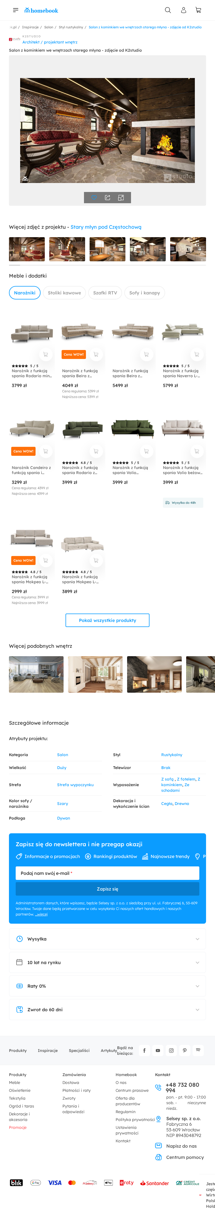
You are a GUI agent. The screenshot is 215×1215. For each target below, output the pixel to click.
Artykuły (109, 1050)
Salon (62, 754)
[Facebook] (144, 1050)
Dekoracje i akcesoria (19, 1116)
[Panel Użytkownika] (183, 10)
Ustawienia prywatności (127, 1130)
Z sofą (168, 779)
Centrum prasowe (132, 1090)
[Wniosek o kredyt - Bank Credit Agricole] (187, 1182)
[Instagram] (171, 1050)
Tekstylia (17, 1098)
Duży (61, 767)
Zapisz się (107, 889)
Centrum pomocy (185, 1157)
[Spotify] (198, 1050)
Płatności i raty (76, 1090)
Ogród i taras (21, 1106)
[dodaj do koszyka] (46, 354)
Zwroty (69, 1098)
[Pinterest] (184, 1050)
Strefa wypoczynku (75, 784)
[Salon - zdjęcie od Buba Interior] (95, 674)
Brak (165, 767)
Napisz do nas (181, 1146)
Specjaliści (79, 1050)
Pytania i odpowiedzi (73, 1109)
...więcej (41, 914)
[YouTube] (157, 1050)
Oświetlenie (20, 1090)
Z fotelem (186, 779)
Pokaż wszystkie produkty (107, 620)
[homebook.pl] (41, 10)
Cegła (166, 803)
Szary (62, 803)
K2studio (31, 36)
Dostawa (70, 1082)
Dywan (63, 818)
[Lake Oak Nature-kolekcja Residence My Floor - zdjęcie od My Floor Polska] (36, 674)
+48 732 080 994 (182, 1087)
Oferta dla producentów (128, 1101)
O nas (121, 1082)
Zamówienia (74, 1074)
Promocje (18, 1127)
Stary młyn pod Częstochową (106, 227)
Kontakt (123, 1140)
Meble (14, 1082)
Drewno (182, 803)
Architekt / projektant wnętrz (50, 42)
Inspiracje (48, 1050)
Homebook (126, 1074)
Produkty (18, 1050)
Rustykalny (171, 754)
